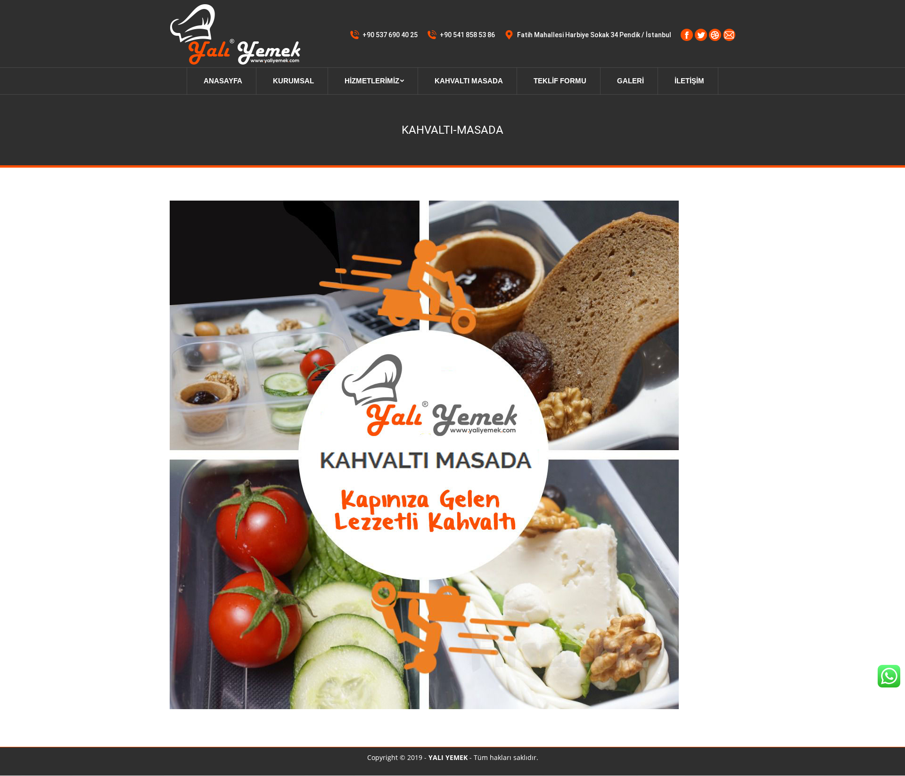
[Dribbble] (715, 35)
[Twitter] (701, 35)
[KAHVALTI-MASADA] (452, 455)
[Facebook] (687, 35)
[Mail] (729, 35)
